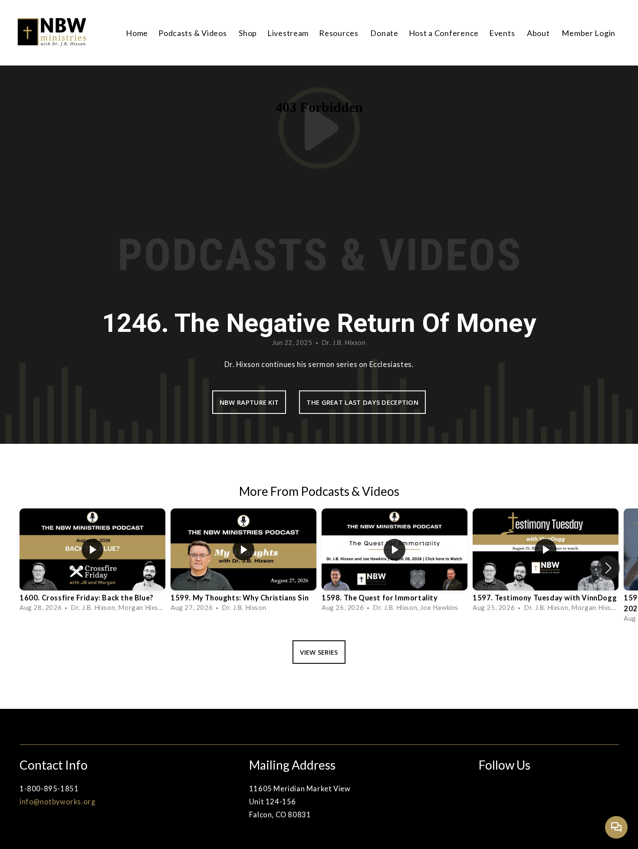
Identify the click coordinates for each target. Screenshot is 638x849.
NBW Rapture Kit (249, 402)
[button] (608, 567)
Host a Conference (444, 33)
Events (502, 33)
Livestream (288, 33)
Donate (384, 33)
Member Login (588, 33)
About (539, 33)
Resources (339, 33)
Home (137, 33)
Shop (248, 33)
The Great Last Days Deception (362, 402)
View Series (319, 652)
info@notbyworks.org (57, 801)
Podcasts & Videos (193, 33)
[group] (92, 562)
